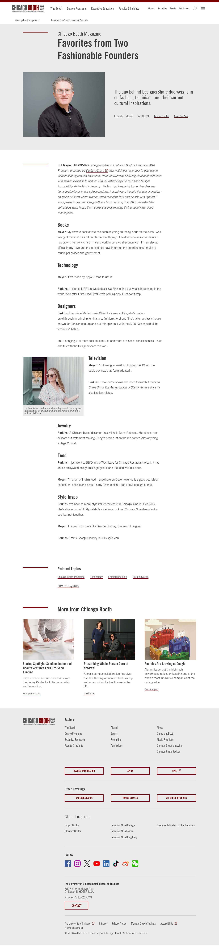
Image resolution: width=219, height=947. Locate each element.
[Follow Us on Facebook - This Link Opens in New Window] (68, 863)
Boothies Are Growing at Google (165, 664)
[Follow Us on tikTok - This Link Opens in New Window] (116, 863)
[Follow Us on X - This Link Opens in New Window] (87, 863)
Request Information (84, 770)
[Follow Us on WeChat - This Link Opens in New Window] (135, 863)
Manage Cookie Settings (143, 923)
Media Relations (165, 739)
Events (173, 8)
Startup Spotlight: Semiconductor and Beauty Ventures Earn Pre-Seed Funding (47, 668)
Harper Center (72, 825)
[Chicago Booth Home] (28, 8)
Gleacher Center (73, 831)
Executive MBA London (122, 831)
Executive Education (102, 8)
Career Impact (151, 689)
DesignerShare (95, 170)
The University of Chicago (77, 923)
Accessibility (166, 923)
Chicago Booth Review (168, 751)
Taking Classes (130, 797)
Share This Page (181, 116)
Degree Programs (76, 8)
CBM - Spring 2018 (68, 586)
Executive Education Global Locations (176, 825)
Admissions (184, 8)
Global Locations (77, 816)
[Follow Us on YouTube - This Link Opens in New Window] (96, 863)
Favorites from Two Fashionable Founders (69, 20)
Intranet (103, 923)
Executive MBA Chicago (123, 825)
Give (174, 770)
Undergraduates (84, 797)
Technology (96, 576)
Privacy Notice (119, 923)
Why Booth (56, 8)
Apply (130, 770)
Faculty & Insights (129, 8)
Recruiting (162, 8)
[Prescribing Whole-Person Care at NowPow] (109, 639)
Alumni (151, 8)
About (160, 727)
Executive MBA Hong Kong (124, 837)
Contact (76, 905)
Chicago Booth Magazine (26, 20)
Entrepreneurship (161, 116)
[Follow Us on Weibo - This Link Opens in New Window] (125, 863)
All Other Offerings (176, 797)
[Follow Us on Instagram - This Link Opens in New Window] (77, 863)
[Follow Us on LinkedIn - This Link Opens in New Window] (106, 863)
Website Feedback (74, 928)
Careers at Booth (165, 733)
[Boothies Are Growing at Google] (170, 639)
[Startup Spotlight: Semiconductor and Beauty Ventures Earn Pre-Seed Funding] (48, 639)
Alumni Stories (140, 576)
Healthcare (89, 693)
